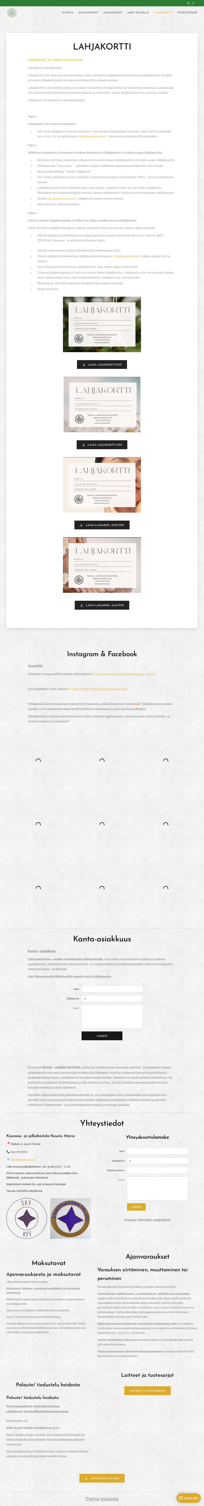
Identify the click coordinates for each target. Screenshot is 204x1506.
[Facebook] (188, 3)
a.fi (34, 1159)
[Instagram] (193, 3)
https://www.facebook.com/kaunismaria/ (99, 689)
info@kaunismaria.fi (92, 136)
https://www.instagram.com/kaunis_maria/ (125, 674)
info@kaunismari (21, 1159)
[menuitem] (69, 13)
